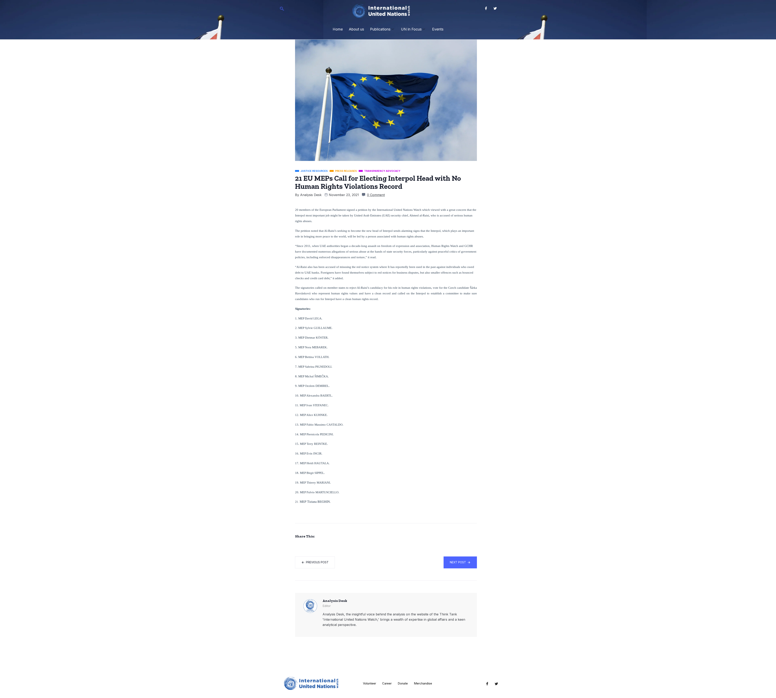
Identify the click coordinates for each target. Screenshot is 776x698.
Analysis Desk (311, 195)
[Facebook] (486, 8)
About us (356, 29)
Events (437, 29)
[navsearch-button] (282, 9)
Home (338, 29)
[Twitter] (495, 8)
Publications (380, 29)
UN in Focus (411, 29)
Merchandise (423, 683)
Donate (403, 683)
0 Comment (376, 195)
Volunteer (369, 683)
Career (387, 683)
